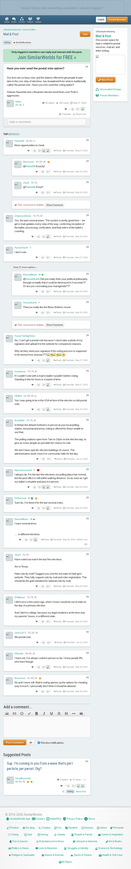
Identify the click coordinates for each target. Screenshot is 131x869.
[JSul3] (17, 185)
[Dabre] (10, 103)
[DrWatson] (9, 600)
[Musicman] (17, 164)
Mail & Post (11, 34)
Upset (103, 827)
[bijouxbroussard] (9, 472)
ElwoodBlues (30, 274)
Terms (91, 818)
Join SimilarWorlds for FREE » (47, 57)
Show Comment (54, 205)
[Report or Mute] (86, 67)
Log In (101, 19)
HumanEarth (21, 247)
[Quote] (81, 714)
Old (17, 134)
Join (85, 34)
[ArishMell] (9, 423)
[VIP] (48, 162)
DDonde (18, 653)
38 (50, 103)
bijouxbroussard (23, 470)
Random (73, 827)
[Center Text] (58, 714)
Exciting (29, 827)
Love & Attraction (47, 848)
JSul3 (26, 182)
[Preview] (31, 742)
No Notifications (23, 42)
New (11, 134)
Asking (44, 834)
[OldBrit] (9, 398)
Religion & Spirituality (23, 854)
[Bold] (36, 714)
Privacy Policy (74, 818)
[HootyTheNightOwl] (9, 338)
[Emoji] (21, 714)
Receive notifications (52, 742)
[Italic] (44, 714)
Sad (29, 834)
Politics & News (20, 848)
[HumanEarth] (9, 250)
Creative (45, 827)
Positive (14, 827)
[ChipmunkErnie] (9, 218)
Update (61, 834)
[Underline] (51, 714)
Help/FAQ (55, 818)
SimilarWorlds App (19, 818)
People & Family (83, 834)
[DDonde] (9, 656)
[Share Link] (63, 791)
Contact (40, 818)
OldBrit (18, 395)
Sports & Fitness (82, 854)
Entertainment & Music (51, 841)
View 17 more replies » (25, 267)
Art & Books (115, 841)
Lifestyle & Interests (12, 30)
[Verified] (32, 498)
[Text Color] (29, 714)
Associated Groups (110, 89)
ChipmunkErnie (22, 215)
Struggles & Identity (77, 848)
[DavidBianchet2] (10, 780)
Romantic (118, 827)
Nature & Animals (54, 854)
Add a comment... (18, 707)
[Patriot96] (9, 143)
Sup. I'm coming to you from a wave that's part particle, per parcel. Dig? (40, 766)
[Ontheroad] (9, 500)
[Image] (7, 714)
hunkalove (20, 371)
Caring (14, 834)
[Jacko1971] (9, 635)
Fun (59, 827)
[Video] (14, 714)
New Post (107, 79)
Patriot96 (19, 141)
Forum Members (109, 95)
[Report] (87, 140)
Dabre (18, 101)
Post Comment (15, 742)
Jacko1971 (20, 632)
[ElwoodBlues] (17, 277)
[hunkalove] (9, 374)
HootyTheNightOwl (24, 336)
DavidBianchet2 (23, 778)
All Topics (66, 861)
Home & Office (29, 30)
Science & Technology (110, 848)
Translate (66, 114)
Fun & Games (20, 841)
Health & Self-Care (111, 854)
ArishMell (19, 420)
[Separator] (73, 714)
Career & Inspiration (112, 834)
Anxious (88, 827)
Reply (59, 150)
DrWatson (19, 597)
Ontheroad (20, 498)
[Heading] (66, 714)
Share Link (80, 114)
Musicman (28, 161)
